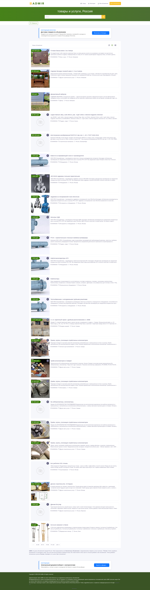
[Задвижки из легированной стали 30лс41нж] (40, 204)
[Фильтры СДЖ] (40, 224)
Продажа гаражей (64, 326)
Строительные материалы (66, 141)
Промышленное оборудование (68, 285)
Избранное (34, 23)
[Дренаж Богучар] (40, 512)
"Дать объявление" (61, 554)
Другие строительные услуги (67, 77)
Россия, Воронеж (81, 510)
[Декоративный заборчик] (40, 101)
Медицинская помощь (65, 531)
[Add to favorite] (47, 50)
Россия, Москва (74, 162)
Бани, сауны (63, 57)
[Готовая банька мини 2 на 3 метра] (40, 58)
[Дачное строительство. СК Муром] (40, 491)
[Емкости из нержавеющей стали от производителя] (40, 163)
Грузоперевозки (64, 469)
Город (84, 3)
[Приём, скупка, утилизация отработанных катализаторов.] (40, 388)
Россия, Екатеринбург (81, 141)
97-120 (52, 544)
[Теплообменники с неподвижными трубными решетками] (40, 306)
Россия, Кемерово (73, 57)
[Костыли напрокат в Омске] (40, 532)
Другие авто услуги (65, 367)
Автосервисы (63, 387)
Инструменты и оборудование (67, 203)
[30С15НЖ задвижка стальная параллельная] (40, 183)
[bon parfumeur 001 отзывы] (40, 470)
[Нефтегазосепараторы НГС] (40, 265)
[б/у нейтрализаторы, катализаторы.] (40, 409)
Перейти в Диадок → (101, 565)
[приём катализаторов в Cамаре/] (40, 368)
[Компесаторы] (40, 286)
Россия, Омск (77, 531)
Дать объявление (115, 3)
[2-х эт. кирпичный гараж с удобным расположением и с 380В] (40, 327)
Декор (61, 100)
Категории (92, 3)
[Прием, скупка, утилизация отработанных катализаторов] (40, 347)
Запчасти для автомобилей (67, 346)
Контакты (74, 588)
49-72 (42, 544)
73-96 (47, 544)
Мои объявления (103, 3)
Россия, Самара (75, 326)
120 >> (58, 544)
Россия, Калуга (74, 121)
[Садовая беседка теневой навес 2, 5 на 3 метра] (40, 78)
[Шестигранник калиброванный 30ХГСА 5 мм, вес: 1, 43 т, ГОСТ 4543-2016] (40, 142)
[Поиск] (103, 17)
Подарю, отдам (64, 121)
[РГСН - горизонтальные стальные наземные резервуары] (40, 245)
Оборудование (64, 162)
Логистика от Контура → (100, 33)
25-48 (37, 544)
